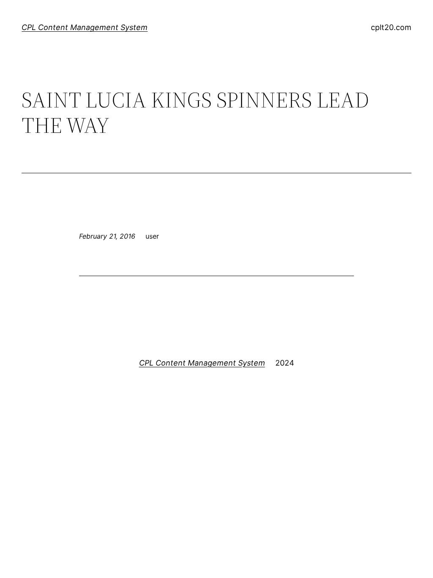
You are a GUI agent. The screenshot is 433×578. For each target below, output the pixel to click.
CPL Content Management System (85, 27)
